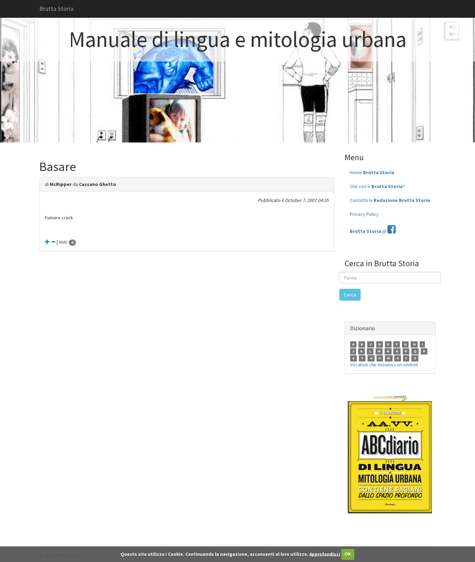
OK (348, 554)
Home (372, 172)
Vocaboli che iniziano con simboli (384, 364)
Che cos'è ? (377, 186)
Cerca (350, 295)
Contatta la (390, 200)
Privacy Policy (364, 214)
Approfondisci (324, 554)
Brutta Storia (56, 9)
